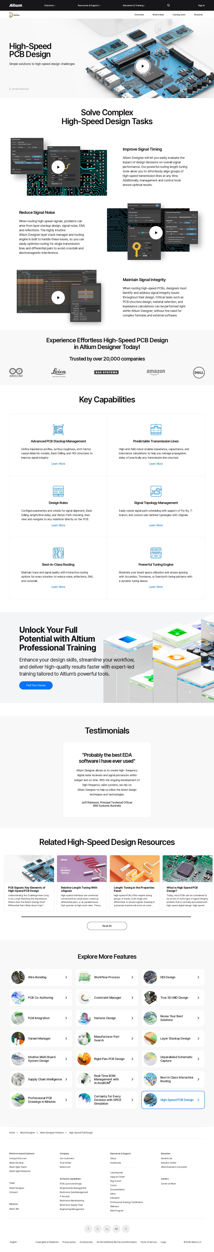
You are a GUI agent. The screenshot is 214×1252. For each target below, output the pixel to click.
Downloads (115, 1162)
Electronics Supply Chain (71, 1205)
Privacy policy (69, 1242)
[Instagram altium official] (126, 1229)
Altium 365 (14, 1209)
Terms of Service (149, 1242)
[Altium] (16, 5)
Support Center (117, 1177)
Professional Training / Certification (126, 1202)
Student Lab (166, 1158)
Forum (113, 1185)
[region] (107, 1040)
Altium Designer (27, 1132)
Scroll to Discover (20, 89)
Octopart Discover (18, 1158)
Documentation (117, 1189)
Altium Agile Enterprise (19, 1171)
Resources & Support (88, 5)
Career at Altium (168, 1183)
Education (115, 1198)
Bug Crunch (115, 1181)
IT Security (65, 1196)
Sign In (201, 5)
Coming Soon (179, 14)
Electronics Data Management (74, 1192)
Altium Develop (16, 1162)
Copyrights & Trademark (47, 1242)
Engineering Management (72, 1209)
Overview (139, 14)
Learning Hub (116, 1172)
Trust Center (65, 1162)
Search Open (168, 5)
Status (113, 1158)
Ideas (113, 1193)
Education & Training (133, 5)
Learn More (58, 463)
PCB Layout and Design (71, 1183)
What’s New (158, 14)
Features (198, 14)
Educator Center (168, 1162)
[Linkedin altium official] (107, 1229)
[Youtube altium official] (116, 1229)
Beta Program (116, 1210)
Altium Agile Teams (18, 1167)
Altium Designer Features (52, 1132)
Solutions (49, 5)
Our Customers (67, 1158)
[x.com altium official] (98, 1229)
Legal (163, 1242)
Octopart (13, 1192)
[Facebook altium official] (88, 1229)
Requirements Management (73, 1188)
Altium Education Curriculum (174, 1167)
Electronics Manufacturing (72, 1200)
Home (12, 1132)
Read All (107, 925)
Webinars (114, 1206)
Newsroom (65, 1167)
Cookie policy (86, 1242)
